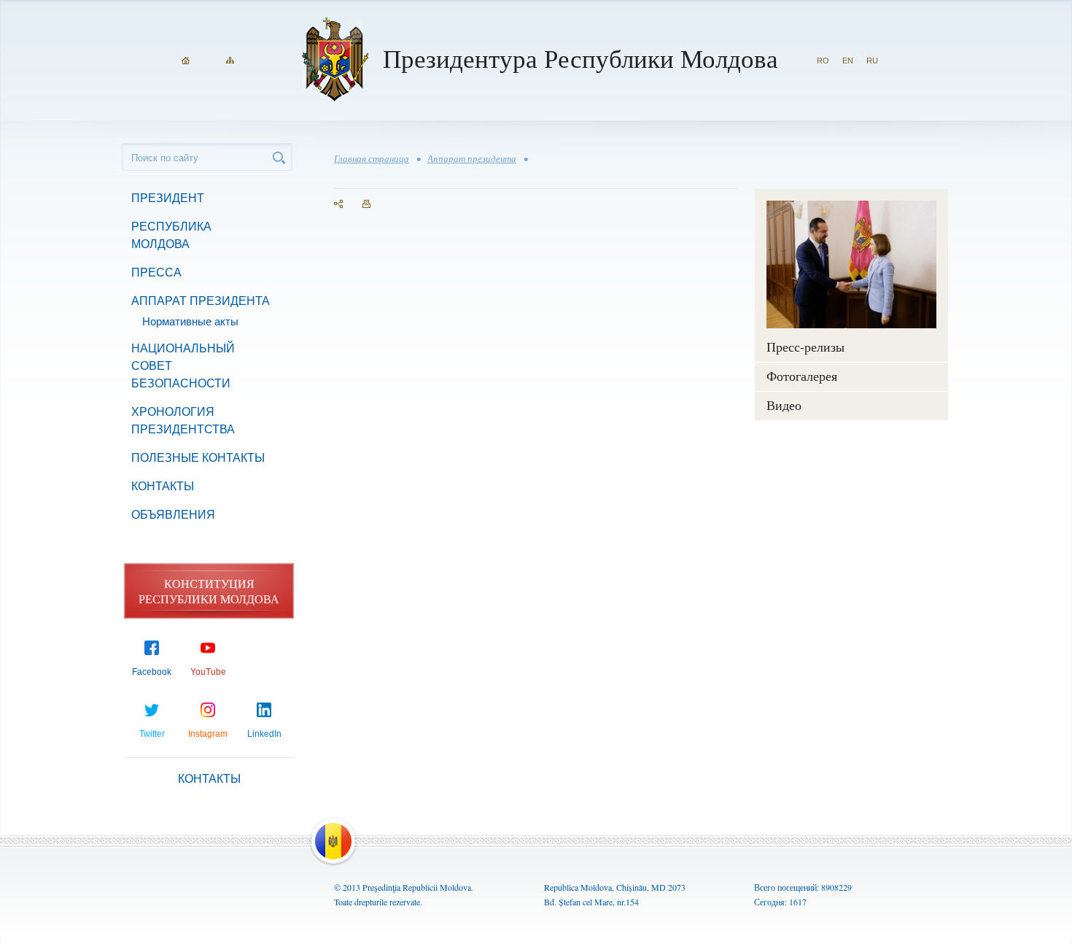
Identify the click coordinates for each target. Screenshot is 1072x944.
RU (872, 60)
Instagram (208, 734)
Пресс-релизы (805, 346)
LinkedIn (264, 734)
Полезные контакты (198, 458)
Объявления (173, 514)
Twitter (152, 734)
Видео (783, 405)
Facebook (151, 672)
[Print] (366, 204)
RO (823, 60)
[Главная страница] (185, 60)
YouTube (208, 672)
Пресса (156, 272)
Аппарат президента (200, 301)
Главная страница (371, 158)
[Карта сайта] (230, 60)
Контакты (162, 486)
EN (847, 60)
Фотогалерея (801, 376)
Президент (167, 198)
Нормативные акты (190, 321)
